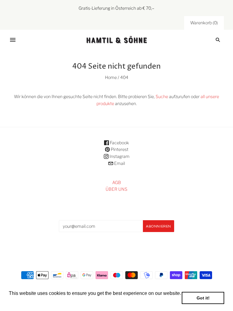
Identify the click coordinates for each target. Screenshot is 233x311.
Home (111, 77)
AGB (116, 182)
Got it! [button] (203, 298)
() (204, 22)
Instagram (119, 156)
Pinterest (119, 149)
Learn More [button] (22, 301)
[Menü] (12, 40)
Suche (162, 96)
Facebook (119, 142)
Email (119, 163)
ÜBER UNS (116, 189)
